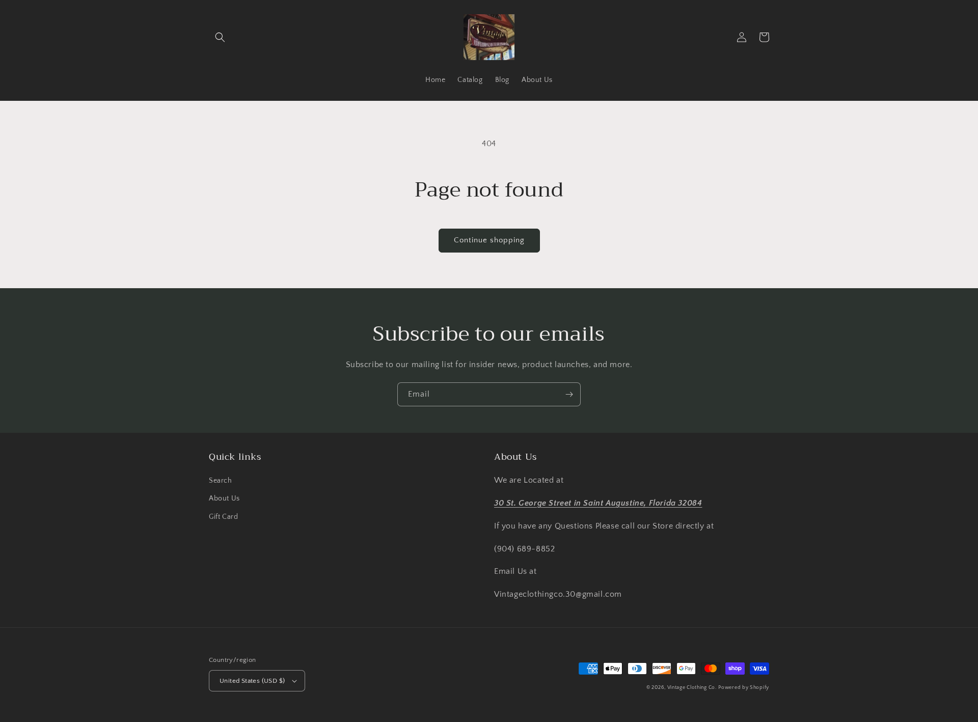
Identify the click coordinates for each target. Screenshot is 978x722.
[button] (220, 37)
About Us (224, 498)
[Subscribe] (569, 394)
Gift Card (223, 517)
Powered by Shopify (743, 687)
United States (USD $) (252, 680)
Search (220, 481)
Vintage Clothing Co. (692, 687)
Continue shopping (489, 240)
